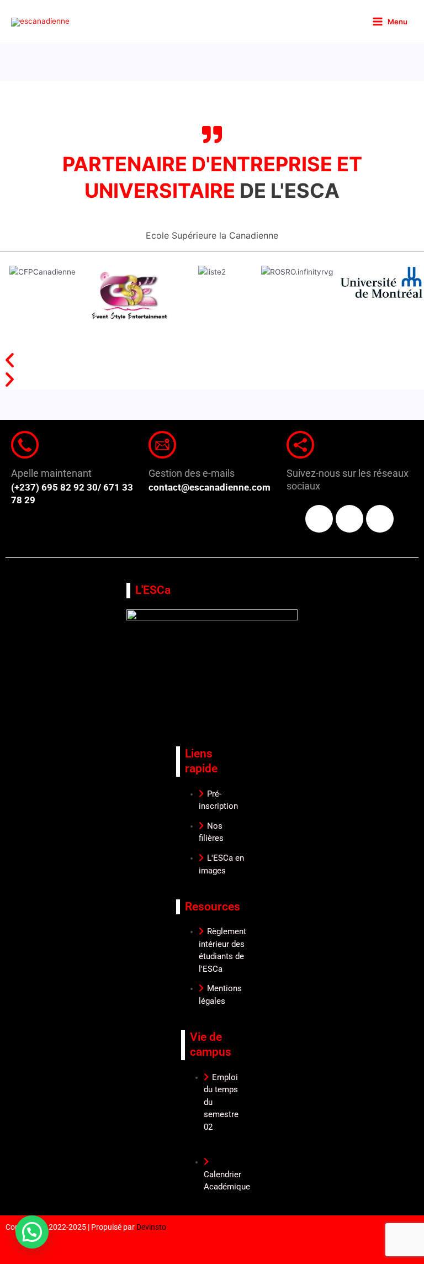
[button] (212, 360)
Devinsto (151, 1227)
